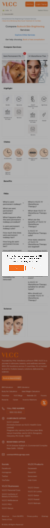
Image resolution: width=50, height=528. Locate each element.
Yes (16, 268)
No (33, 268)
